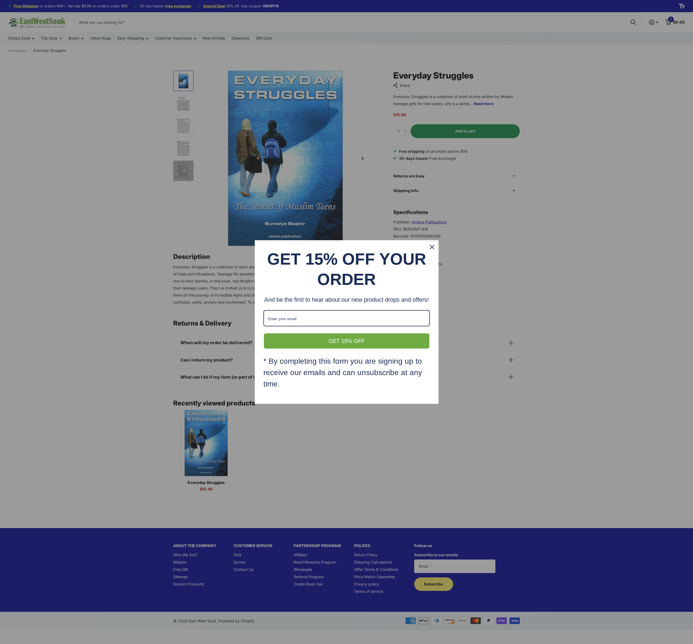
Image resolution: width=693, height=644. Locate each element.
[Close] (432, 247)
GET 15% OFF (347, 341)
